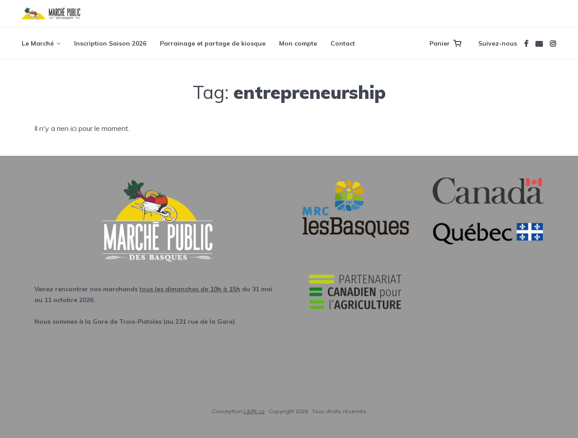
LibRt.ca (254, 411)
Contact (343, 43)
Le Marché (38, 43)
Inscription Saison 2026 (110, 43)
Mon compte (298, 43)
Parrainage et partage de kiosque (213, 43)
